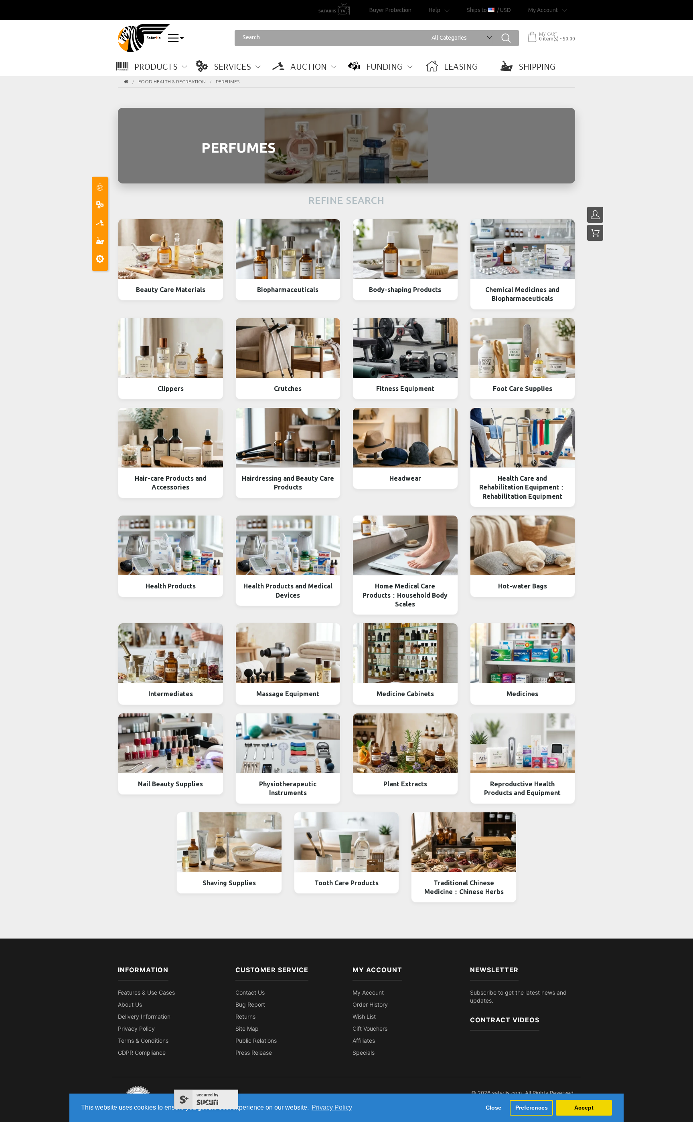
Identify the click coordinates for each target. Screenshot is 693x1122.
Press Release (253, 1052)
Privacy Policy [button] (332, 1107)
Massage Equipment (287, 693)
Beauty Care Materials (170, 289)
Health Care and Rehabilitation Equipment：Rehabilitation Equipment (522, 487)
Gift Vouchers (370, 1028)
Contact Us (250, 992)
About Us (130, 1004)
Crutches (288, 388)
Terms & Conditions (143, 1040)
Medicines (522, 693)
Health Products (171, 586)
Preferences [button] (531, 1107)
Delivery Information (144, 1016)
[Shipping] (100, 242)
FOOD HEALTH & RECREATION (172, 81)
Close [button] (493, 1107)
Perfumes (227, 81)
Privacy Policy (136, 1028)
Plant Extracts (405, 784)
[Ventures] (100, 260)
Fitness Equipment (405, 388)
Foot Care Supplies (522, 388)
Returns (245, 1016)
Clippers (171, 388)
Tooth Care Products (346, 882)
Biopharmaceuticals (287, 289)
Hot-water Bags (522, 586)
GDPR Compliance (142, 1052)
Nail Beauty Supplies (170, 784)
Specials (364, 1052)
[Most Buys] (100, 188)
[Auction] (100, 224)
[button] (156, 66)
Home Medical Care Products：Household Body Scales (405, 595)
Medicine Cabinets (405, 693)
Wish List (364, 1016)
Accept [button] (584, 1107)
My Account (368, 992)
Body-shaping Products (405, 289)
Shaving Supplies (229, 882)
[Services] (100, 206)
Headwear (405, 478)
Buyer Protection (390, 10)
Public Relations (256, 1040)
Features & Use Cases (146, 992)
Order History (370, 1004)
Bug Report (250, 1004)
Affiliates (364, 1040)
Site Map (247, 1028)
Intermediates (170, 693)
